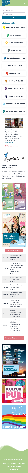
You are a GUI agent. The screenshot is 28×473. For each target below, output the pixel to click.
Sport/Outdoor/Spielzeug (16, 111)
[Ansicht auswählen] (13, 22)
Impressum (14, 469)
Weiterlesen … (9, 142)
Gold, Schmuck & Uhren (12, 126)
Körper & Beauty (15, 73)
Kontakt (13, 463)
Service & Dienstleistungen (17, 104)
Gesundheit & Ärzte (16, 66)
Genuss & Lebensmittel (16, 58)
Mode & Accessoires (16, 88)
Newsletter (21, 463)
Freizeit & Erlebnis (16, 43)
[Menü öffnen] (24, 3)
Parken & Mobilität (16, 96)
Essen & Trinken (16, 35)
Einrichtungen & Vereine (15, 27)
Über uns (6, 463)
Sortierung (6, 22)
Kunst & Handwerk (16, 81)
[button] (13, 146)
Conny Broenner (11, 130)
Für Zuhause (16, 50)
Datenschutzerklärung (14, 466)
